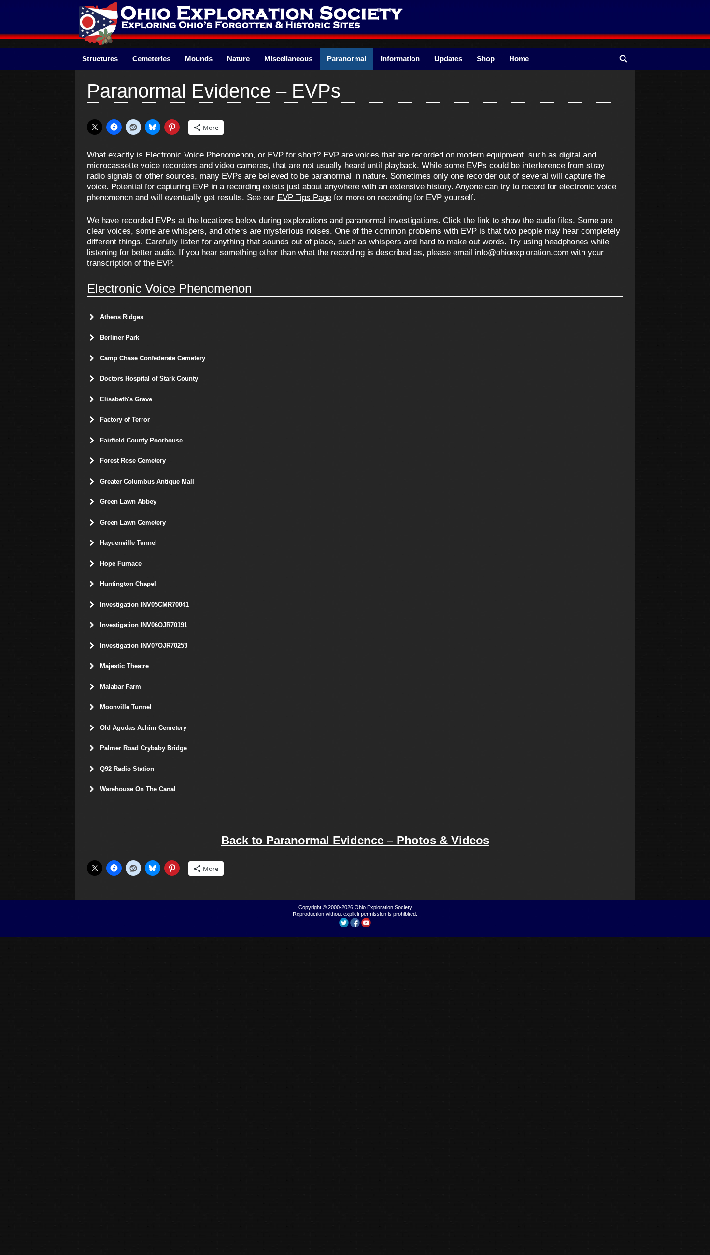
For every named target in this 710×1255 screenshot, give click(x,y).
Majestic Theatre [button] (124, 666)
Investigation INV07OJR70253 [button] (143, 645)
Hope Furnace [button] (121, 563)
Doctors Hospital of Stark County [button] (149, 378)
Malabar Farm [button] (120, 686)
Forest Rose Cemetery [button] (133, 460)
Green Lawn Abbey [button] (128, 501)
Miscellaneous (288, 59)
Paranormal (346, 59)
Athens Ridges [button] (121, 317)
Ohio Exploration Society (383, 907)
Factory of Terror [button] (125, 419)
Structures (100, 59)
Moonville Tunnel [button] (126, 707)
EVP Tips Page (304, 197)
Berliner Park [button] (119, 337)
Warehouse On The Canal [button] (138, 789)
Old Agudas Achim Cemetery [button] (143, 727)
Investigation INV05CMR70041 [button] (144, 604)
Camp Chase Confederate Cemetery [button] (152, 358)
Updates (448, 59)
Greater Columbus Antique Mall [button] (147, 481)
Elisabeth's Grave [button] (126, 399)
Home (519, 59)
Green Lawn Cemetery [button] (133, 522)
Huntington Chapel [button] (128, 583)
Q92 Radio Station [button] (127, 768)
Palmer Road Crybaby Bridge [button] (143, 748)
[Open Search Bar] (623, 59)
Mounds (199, 59)
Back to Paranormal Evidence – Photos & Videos (355, 840)
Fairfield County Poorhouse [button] (141, 440)
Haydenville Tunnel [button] (128, 542)
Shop (486, 59)
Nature (238, 59)
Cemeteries (151, 59)
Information (400, 59)
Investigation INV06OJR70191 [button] (143, 624)
